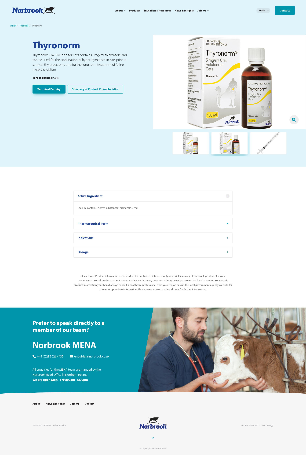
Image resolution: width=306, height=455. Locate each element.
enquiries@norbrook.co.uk (91, 356)
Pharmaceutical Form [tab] (93, 224)
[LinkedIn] (153, 438)
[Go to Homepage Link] (33, 10)
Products (134, 10)
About (119, 10)
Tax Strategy (267, 425)
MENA (13, 25)
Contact (285, 10)
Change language (268, 10)
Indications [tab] (86, 238)
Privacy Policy (59, 425)
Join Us (201, 10)
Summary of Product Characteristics (95, 89)
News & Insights (184, 10)
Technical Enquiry (49, 89)
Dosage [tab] (83, 252)
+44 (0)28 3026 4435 (50, 356)
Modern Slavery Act (250, 425)
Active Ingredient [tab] (90, 196)
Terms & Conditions (42, 425)
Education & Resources (157, 10)
